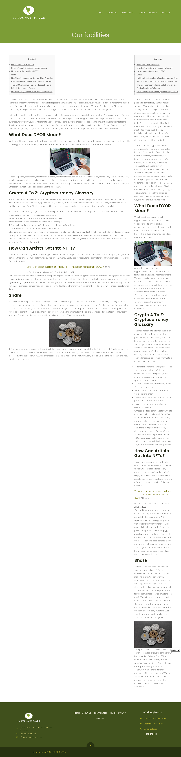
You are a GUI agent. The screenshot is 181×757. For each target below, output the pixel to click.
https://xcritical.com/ (87, 235)
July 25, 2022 (68, 272)
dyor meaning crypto (18, 282)
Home (100, 12)
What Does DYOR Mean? (22, 64)
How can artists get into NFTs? (25, 71)
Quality (153, 12)
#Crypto (109, 266)
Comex (142, 12)
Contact (165, 12)
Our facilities (128, 12)
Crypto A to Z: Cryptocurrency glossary (29, 68)
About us (112, 12)
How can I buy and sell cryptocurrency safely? (31, 91)
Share (13, 74)
